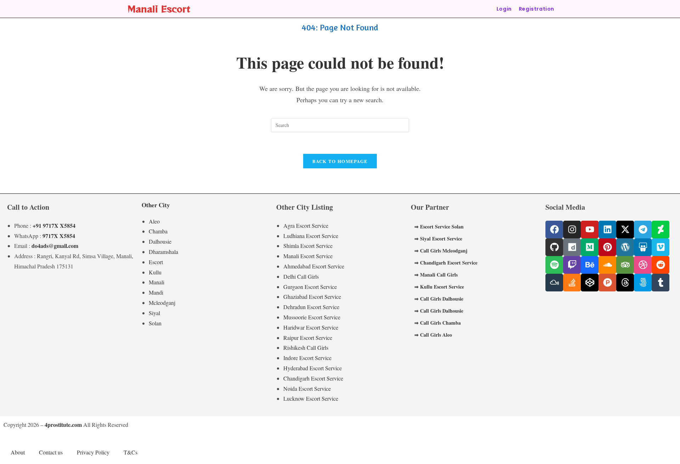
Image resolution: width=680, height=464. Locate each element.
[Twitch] (572, 265)
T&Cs (130, 452)
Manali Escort (159, 8)
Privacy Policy (93, 452)
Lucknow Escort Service (310, 398)
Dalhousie (160, 241)
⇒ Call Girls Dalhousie (438, 298)
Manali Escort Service (308, 256)
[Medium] (590, 247)
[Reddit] (660, 265)
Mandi (156, 292)
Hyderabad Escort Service (312, 368)
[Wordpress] (625, 247)
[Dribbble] (643, 265)
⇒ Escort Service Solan (439, 226)
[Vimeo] (660, 247)
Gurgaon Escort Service (310, 286)
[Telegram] (643, 229)
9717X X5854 (58, 236)
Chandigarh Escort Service (313, 378)
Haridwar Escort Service (310, 327)
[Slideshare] (643, 247)
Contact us (51, 452)
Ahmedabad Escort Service (313, 266)
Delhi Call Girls (301, 276)
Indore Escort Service (307, 357)
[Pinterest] (607, 247)
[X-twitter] (625, 229)
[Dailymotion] (572, 247)
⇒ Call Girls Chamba (437, 322)
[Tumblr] (660, 282)
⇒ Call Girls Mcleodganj (441, 250)
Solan (155, 323)
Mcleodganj (162, 302)
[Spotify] (554, 265)
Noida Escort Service (307, 388)
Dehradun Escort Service (311, 307)
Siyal (154, 313)
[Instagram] (572, 229)
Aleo (154, 221)
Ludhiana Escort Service (310, 235)
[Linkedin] (607, 229)
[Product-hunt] (607, 282)
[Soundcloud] (607, 265)
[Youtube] (590, 229)
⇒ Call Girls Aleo (433, 334)
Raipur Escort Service (307, 337)
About (18, 452)
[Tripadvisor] (625, 265)
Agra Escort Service (305, 225)
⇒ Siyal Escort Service (438, 238)
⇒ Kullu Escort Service (439, 286)
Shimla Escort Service (308, 245)
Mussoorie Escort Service (311, 317)
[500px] (643, 282)
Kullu (155, 272)
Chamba (158, 231)
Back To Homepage (340, 161)
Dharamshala (163, 251)
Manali (156, 282)
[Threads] (625, 282)
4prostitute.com (63, 424)
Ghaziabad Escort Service (312, 296)
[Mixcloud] (554, 282)
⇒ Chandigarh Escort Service (445, 262)
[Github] (554, 247)
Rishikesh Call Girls (305, 347)
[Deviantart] (660, 229)
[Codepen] (590, 282)
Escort (156, 262)
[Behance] (590, 265)
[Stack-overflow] (572, 282)
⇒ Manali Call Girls (436, 274)
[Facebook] (554, 229)
